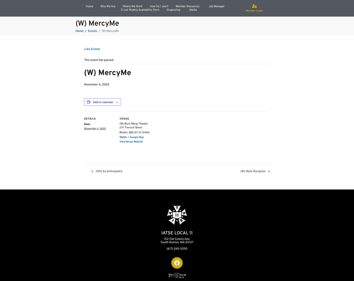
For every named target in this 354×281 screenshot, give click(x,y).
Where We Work (133, 6)
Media (193, 10)
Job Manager (217, 6)
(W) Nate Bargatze (253, 171)
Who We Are (107, 6)
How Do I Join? (159, 6)
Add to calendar (103, 102)
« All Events (92, 49)
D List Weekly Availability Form (140, 10)
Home (89, 6)
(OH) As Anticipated (108, 171)
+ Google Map (136, 137)
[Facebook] (177, 263)
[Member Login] (254, 6)
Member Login (254, 10)
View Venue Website (131, 141)
